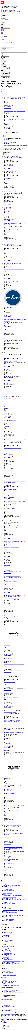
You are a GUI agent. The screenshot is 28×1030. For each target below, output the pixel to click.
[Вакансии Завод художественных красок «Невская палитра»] (15, 397)
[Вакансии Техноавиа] (15, 298)
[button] (2, 29)
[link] (3, 26)
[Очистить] (3, 50)
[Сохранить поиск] (2, 54)
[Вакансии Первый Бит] (15, 634)
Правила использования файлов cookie (10, 11)
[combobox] (7, 46)
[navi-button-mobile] (2, 33)
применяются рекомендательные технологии (13, 1013)
